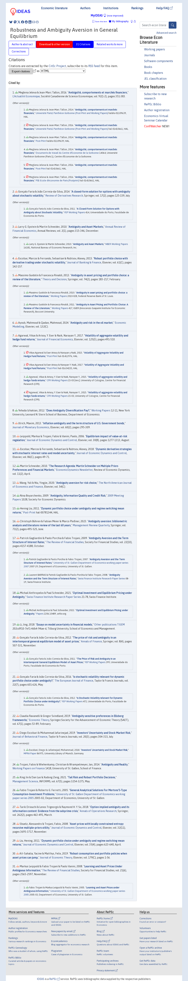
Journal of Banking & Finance (84, 262)
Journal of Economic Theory (56, 857)
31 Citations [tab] (83, 44)
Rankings (137, 8)
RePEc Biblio (152, 104)
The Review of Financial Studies (65, 542)
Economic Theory (39, 720)
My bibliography (120, 21)
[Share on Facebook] (22, 22)
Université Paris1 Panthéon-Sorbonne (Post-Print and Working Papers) (72, 113)
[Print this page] (37, 22)
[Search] (172, 25)
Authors (85, 8)
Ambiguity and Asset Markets (86, 226)
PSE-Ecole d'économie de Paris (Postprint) (57, 180)
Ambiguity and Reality (115, 764)
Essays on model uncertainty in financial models (64, 624)
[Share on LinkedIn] (29, 22)
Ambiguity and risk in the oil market (91, 322)
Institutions (110, 8)
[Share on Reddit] (26, 22)
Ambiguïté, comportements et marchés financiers (97, 92)
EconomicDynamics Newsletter (74, 469)
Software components (158, 61)
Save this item (101, 22)
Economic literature (54, 8)
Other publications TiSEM (109, 624)
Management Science (25, 781)
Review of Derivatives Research (64, 195)
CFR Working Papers (57, 380)
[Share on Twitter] (18, 22)
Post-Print (41, 141)
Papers (39, 613)
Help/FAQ (163, 8)
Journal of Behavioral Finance (29, 736)
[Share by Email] (33, 22)
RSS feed (94, 66)
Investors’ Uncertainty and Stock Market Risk (103, 732)
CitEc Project (57, 66)
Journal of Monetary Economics (30, 427)
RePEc (53, 979)
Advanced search (166, 32)
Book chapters (153, 72)
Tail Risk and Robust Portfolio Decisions (91, 777)
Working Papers (59, 296)
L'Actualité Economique (26, 96)
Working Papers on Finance (28, 768)
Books (148, 67)
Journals (149, 55)
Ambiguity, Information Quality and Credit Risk (78, 495)
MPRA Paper (30, 753)
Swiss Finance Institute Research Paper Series (101, 578)
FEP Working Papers (74, 212)
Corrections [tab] (19, 51)
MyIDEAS (107, 15)
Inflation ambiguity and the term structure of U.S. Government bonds (83, 423)
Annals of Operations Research (98, 811)
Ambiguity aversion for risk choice (76, 482)
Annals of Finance (91, 641)
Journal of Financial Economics (55, 339)
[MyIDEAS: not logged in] (133, 21)
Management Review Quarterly (91, 525)
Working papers (154, 49)
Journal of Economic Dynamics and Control (52, 440)
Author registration (156, 110)
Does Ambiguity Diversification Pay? (67, 410)
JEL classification (155, 78)
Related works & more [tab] (110, 44)
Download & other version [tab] (54, 44)
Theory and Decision (54, 279)
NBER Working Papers (116, 244)
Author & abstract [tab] (22, 44)
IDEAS (40, 979)
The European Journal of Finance (74, 680)
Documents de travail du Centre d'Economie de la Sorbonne (67, 152)
